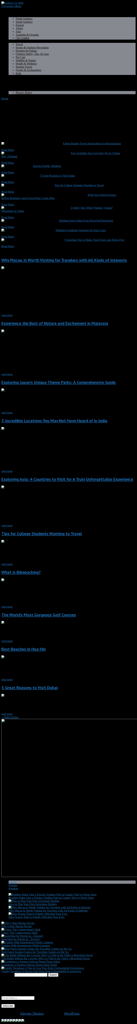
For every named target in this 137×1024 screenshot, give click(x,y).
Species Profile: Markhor (47, 166)
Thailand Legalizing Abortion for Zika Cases (80, 230)
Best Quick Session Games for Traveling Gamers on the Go (35, 952)
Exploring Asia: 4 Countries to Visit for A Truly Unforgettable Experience (67, 479)
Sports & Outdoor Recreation (32, 47)
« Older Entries (10, 717)
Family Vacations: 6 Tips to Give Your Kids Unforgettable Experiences (41, 971)
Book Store (15, 82)
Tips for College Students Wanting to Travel (79, 185)
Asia (18, 31)
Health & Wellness (26, 63)
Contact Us (15, 89)
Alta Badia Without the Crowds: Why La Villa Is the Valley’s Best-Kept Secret (45, 958)
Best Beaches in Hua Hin (23, 649)
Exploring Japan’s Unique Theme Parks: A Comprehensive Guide (58, 382)
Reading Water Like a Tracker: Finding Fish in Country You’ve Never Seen (51, 897)
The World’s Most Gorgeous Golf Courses (38, 615)
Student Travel (24, 66)
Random (13, 888)
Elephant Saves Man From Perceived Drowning (86, 220)
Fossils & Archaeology (28, 70)
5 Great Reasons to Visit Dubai (57, 175)
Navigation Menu (11, 6)
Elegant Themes (32, 1013)
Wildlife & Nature (26, 60)
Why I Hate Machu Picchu (16, 926)
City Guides (22, 37)
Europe (20, 25)
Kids (18, 73)
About (12, 79)
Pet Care (20, 57)
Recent (12, 882)
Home (12, 12)
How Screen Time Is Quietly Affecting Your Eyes (36, 917)
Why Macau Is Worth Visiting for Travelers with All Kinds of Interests (64, 260)
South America (24, 21)
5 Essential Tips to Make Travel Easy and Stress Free (94, 239)
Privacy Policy (24, 92)
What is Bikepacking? (21, 572)
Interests (13, 41)
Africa (19, 28)
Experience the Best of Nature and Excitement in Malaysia (54, 323)
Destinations (15, 15)
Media (12, 86)
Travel (19, 44)
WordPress (72, 1013)
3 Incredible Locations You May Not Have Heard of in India (54, 420)
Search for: (7, 974)
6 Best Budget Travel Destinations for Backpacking (92, 143)
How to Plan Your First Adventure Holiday (33, 904)
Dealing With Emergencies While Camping (25, 945)
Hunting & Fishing (26, 50)
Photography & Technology (24, 76)
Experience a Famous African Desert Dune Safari (29, 964)
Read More (7, 149)
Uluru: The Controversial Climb (19, 932)
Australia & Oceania (27, 34)
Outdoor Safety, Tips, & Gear (32, 53)
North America (24, 18)
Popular (13, 885)
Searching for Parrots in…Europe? (20, 939)
